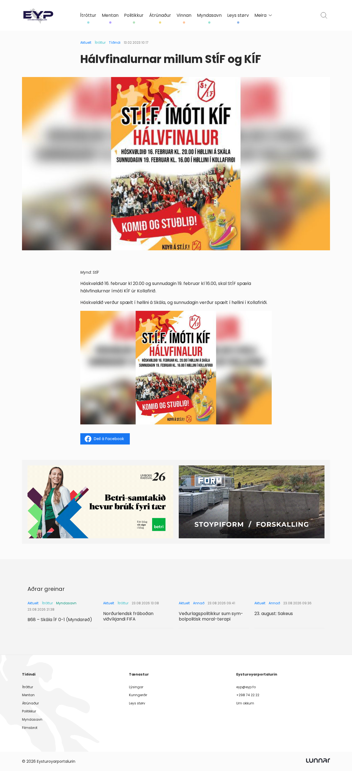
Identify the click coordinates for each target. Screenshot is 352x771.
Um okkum (245, 703)
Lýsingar (136, 687)
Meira (260, 15)
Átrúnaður (160, 15)
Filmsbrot (29, 727)
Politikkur (134, 15)
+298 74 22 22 (247, 695)
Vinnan (184, 15)
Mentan (110, 15)
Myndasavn (209, 15)
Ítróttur (88, 15)
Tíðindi (114, 42)
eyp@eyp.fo (246, 687)
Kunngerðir (138, 695)
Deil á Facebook (109, 438)
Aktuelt (85, 42)
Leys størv (238, 15)
